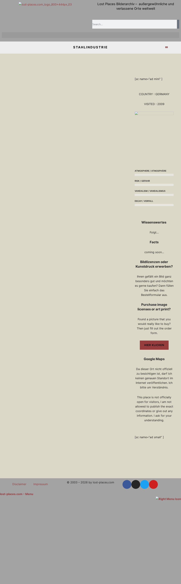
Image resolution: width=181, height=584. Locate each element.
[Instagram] (135, 484)
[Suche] (178, 24)
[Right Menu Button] (168, 498)
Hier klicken (154, 345)
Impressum (40, 484)
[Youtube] (153, 484)
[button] (90, 35)
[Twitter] (144, 484)
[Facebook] (126, 484)
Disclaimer (19, 484)
